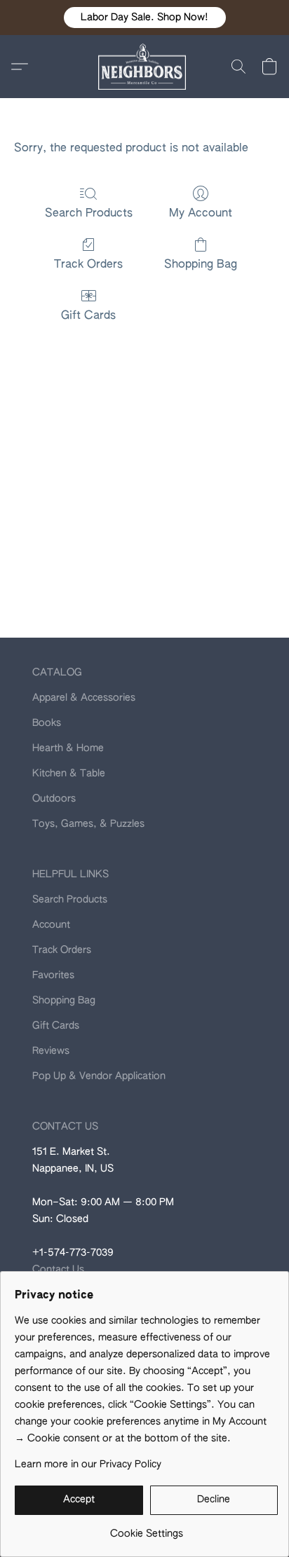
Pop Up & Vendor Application (99, 1076)
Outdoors (54, 799)
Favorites (53, 975)
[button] (145, 17)
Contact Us (58, 1270)
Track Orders (88, 264)
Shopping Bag (200, 264)
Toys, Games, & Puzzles (88, 824)
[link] (146, 1528)
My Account (200, 213)
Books (46, 723)
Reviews (50, 1051)
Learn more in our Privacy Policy (88, 1464)
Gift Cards (88, 316)
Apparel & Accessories (83, 698)
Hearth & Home (68, 748)
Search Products (89, 213)
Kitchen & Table (68, 773)
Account (51, 925)
